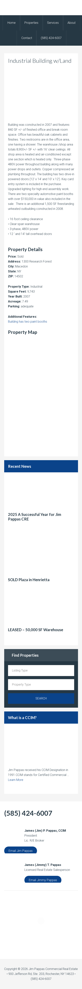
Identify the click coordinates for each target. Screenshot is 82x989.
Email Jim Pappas (21, 851)
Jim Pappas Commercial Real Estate (41, 7)
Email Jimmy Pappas (43, 880)
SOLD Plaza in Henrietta (29, 579)
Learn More (15, 780)
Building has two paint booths (27, 321)
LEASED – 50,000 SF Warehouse (35, 629)
